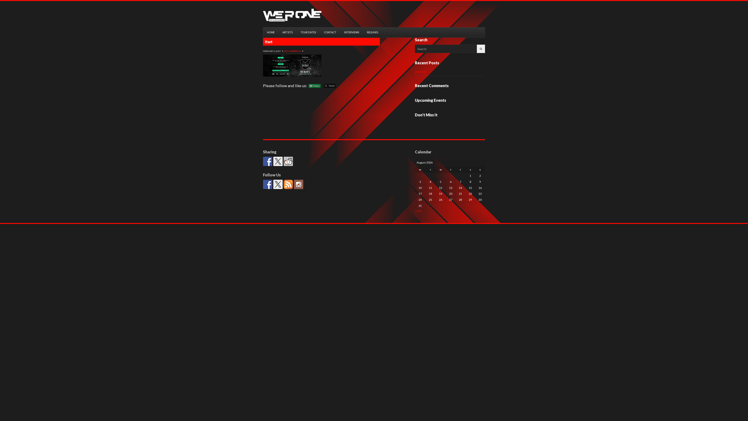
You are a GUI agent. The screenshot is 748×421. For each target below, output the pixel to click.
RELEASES (372, 32)
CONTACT (330, 32)
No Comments (293, 51)
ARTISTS (287, 32)
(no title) (420, 71)
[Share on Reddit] (288, 161)
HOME (271, 32)
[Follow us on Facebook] (267, 184)
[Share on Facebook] (267, 161)
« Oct (418, 211)
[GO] (481, 49)
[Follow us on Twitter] (278, 184)
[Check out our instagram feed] (298, 184)
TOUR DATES (308, 32)
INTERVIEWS (351, 32)
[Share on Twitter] (278, 161)
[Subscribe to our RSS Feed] (288, 184)
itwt (269, 41)
